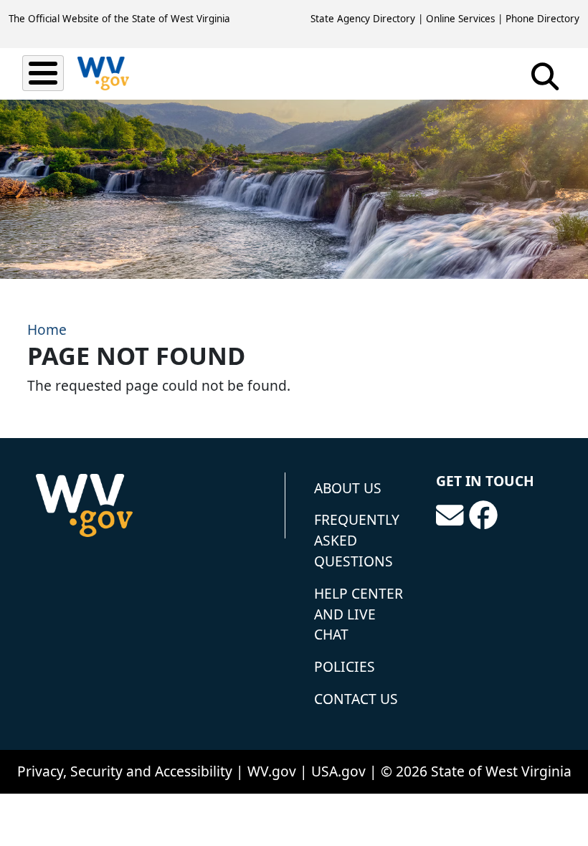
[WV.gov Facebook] (483, 515)
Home (47, 329)
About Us (347, 488)
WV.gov (271, 771)
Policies (344, 666)
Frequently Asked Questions (356, 540)
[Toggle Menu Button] (43, 73)
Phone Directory (542, 18)
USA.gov (338, 771)
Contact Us (356, 698)
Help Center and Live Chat (358, 614)
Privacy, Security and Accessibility (124, 771)
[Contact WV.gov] (449, 515)
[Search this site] (545, 81)
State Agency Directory (362, 18)
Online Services (460, 18)
